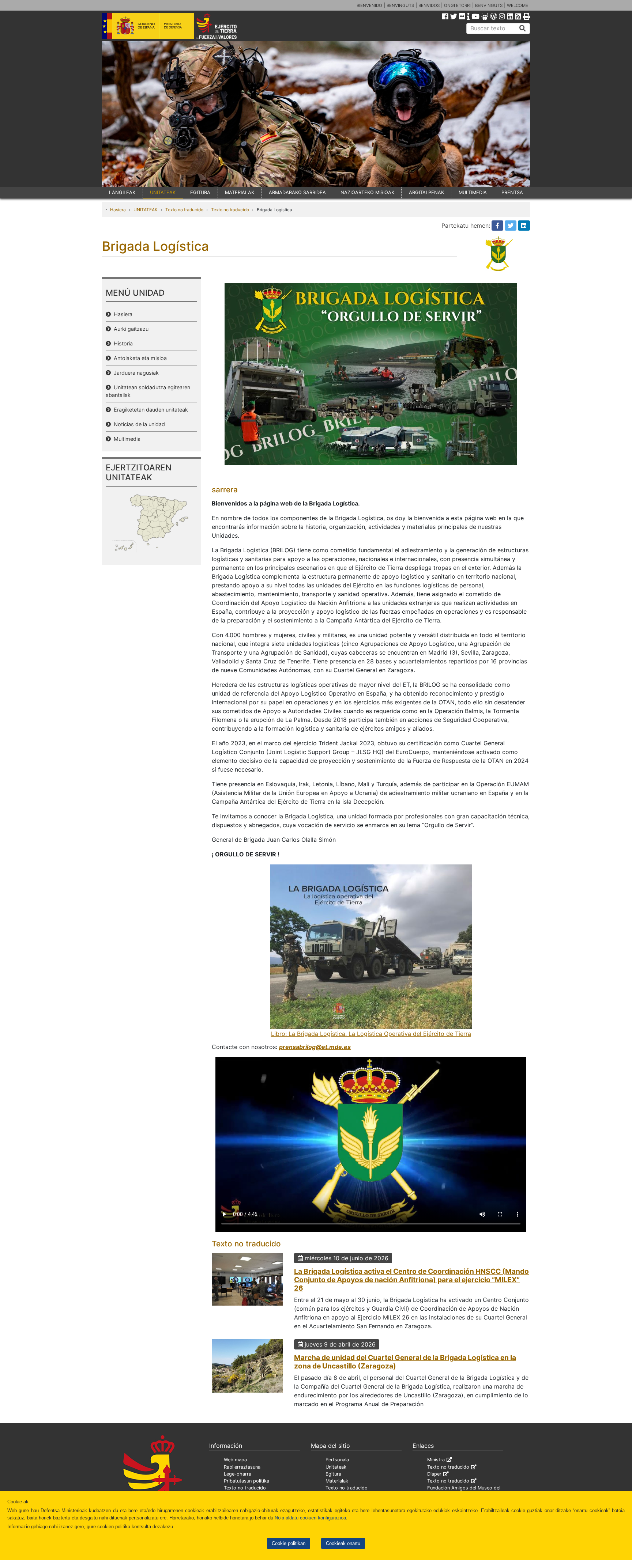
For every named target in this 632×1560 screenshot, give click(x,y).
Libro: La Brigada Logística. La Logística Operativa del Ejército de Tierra (371, 1033)
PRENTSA (512, 192)
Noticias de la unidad (138, 424)
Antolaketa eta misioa (139, 358)
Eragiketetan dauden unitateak (149, 409)
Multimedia (125, 439)
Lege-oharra (237, 1474)
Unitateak (336, 1467)
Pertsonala (337, 1459)
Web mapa (235, 1459)
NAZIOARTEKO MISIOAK (367, 192)
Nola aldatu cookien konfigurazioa (310, 1518)
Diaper (434, 1474)
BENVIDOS (429, 5)
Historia (122, 343)
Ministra (436, 1459)
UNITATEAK (163, 192)
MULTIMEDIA (473, 192)
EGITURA (200, 192)
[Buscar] (522, 28)
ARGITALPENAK (426, 192)
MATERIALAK (239, 192)
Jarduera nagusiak (135, 373)
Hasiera (118, 209)
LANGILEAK (122, 192)
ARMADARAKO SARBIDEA (297, 192)
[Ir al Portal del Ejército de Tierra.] (225, 25)
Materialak (337, 1481)
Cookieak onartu (343, 1543)
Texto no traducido (184, 209)
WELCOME (517, 5)
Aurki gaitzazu (129, 329)
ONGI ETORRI (457, 5)
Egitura (333, 1474)
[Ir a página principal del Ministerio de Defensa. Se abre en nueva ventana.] (148, 25)
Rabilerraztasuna (242, 1467)
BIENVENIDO (369, 5)
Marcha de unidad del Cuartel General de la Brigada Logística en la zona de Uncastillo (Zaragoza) (405, 1361)
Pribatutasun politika (246, 1481)
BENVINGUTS (400, 5)
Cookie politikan (288, 1543)
